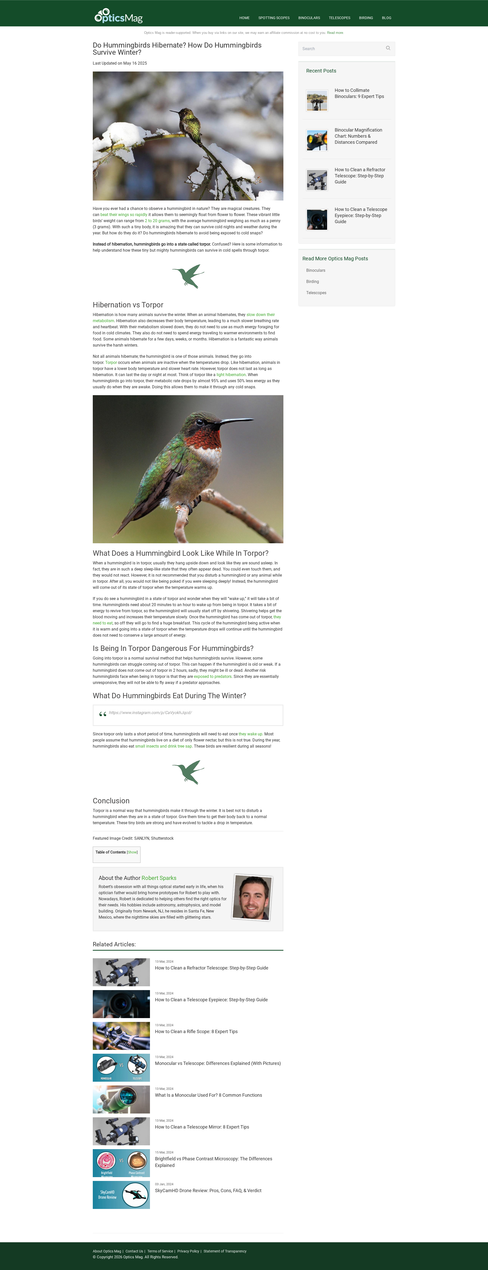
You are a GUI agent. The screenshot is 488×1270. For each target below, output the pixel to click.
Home (244, 18)
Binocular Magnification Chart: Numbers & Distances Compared (358, 136)
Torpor (111, 362)
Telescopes (339, 18)
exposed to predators (213, 676)
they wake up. (251, 734)
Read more (335, 33)
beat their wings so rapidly (123, 214)
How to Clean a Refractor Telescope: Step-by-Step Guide (360, 175)
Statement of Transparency (225, 1251)
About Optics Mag (107, 1251)
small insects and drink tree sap (163, 746)
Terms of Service (160, 1251)
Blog (386, 18)
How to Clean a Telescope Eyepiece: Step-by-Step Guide (361, 215)
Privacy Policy (188, 1251)
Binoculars (309, 18)
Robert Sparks (159, 878)
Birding (366, 18)
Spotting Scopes (273, 18)
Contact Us (134, 1251)
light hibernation (231, 374)
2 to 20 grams (157, 220)
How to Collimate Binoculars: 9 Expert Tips (359, 93)
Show (132, 852)
